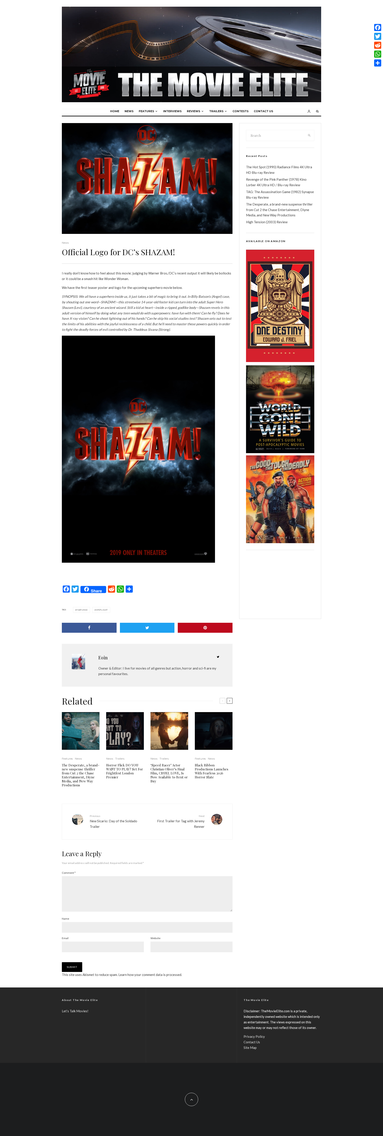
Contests (240, 111)
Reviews (193, 111)
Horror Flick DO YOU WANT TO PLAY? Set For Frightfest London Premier (124, 771)
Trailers (216, 111)
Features (146, 111)
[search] (309, 135)
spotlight (102, 610)
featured (82, 610)
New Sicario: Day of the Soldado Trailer (113, 821)
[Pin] (205, 628)
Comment (69, 872)
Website (155, 938)
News (129, 111)
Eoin (103, 657)
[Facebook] (377, 27)
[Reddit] (377, 45)
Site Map (250, 1048)
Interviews (172, 111)
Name (65, 918)
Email (65, 938)
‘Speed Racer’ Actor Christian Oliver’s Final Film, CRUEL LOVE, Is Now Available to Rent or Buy (169, 773)
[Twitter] (377, 36)
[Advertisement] (280, 584)
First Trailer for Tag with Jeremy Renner (181, 821)
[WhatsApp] (377, 54)
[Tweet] (147, 628)
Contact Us (263, 111)
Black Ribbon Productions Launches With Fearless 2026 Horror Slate (211, 771)
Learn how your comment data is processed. (150, 975)
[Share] (89, 628)
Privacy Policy (254, 1036)
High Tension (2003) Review (266, 222)
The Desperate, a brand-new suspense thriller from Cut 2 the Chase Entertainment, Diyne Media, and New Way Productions (80, 775)
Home (114, 111)
